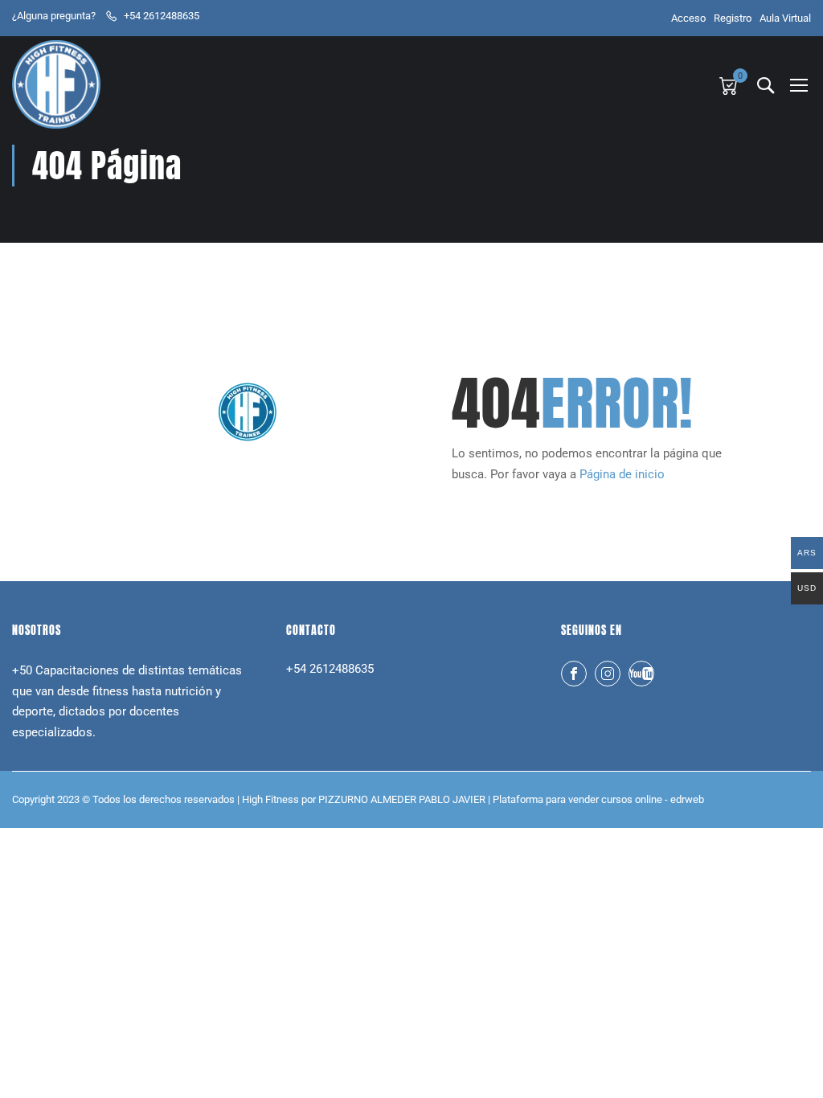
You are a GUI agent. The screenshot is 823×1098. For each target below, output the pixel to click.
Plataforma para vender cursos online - (598, 799)
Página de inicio (622, 474)
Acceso (688, 18)
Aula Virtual (785, 18)
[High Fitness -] (56, 84)
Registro (732, 18)
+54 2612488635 (161, 16)
